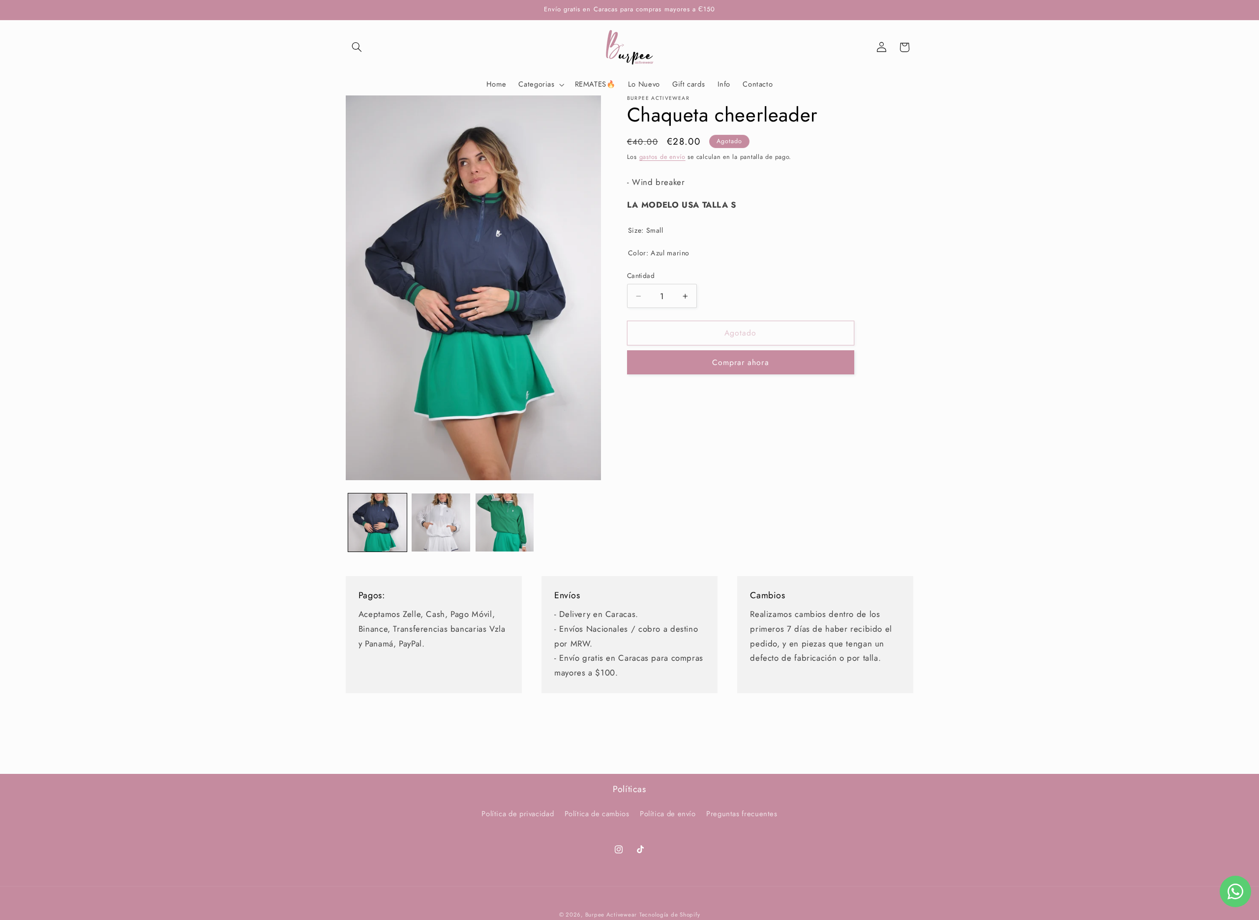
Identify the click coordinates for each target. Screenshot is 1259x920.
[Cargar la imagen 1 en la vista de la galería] (377, 522)
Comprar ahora (740, 362)
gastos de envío (662, 156)
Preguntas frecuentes (742, 814)
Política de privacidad (517, 814)
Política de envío (668, 814)
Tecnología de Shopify (669, 915)
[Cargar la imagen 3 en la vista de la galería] (505, 522)
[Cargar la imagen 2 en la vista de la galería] (441, 522)
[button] (357, 47)
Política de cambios (597, 814)
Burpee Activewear (611, 915)
